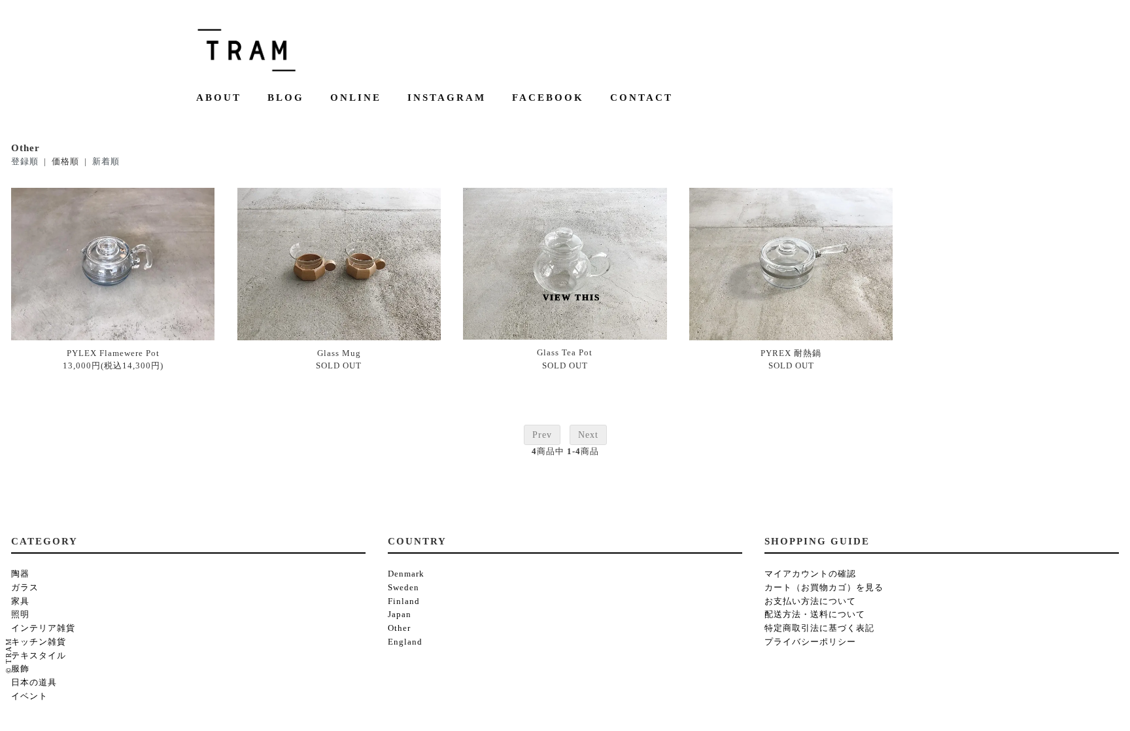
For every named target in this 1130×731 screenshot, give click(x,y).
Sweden (403, 587)
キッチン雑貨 (38, 642)
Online (355, 98)
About (218, 98)
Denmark (406, 574)
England (405, 642)
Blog (285, 98)
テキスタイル (38, 655)
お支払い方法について (810, 601)
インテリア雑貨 (43, 628)
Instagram (446, 98)
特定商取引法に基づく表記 (819, 628)
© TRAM (8, 655)
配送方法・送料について (814, 614)
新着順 (106, 161)
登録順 (25, 161)
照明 (20, 614)
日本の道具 (34, 682)
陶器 (20, 574)
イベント (29, 696)
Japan (399, 614)
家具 (20, 601)
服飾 (20, 668)
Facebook (548, 98)
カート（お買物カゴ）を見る (823, 587)
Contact (641, 98)
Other (399, 628)
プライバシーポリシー (810, 642)
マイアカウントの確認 (810, 574)
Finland (404, 601)
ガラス (25, 587)
